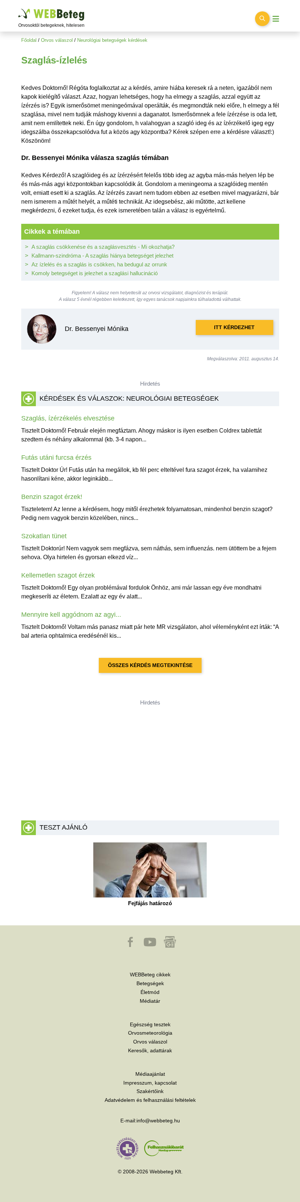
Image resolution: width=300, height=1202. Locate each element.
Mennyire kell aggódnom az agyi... (71, 614)
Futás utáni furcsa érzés (56, 457)
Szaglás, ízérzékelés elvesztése (68, 418)
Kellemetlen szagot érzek (58, 575)
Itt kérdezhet (234, 327)
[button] (131, 945)
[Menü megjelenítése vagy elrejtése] (276, 19)
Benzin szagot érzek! (51, 496)
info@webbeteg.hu (158, 1120)
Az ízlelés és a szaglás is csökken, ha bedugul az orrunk (99, 264)
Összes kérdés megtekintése (150, 665)
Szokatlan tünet (44, 536)
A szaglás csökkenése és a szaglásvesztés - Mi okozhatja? (103, 247)
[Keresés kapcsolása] (262, 18)
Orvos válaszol (57, 40)
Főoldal (29, 40)
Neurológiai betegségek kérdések (112, 40)
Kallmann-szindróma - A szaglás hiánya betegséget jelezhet (102, 255)
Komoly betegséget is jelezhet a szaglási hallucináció (94, 273)
